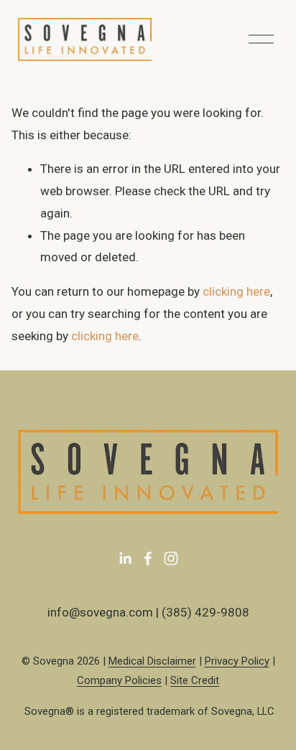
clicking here (236, 291)
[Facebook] (148, 558)
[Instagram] (171, 558)
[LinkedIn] (125, 558)
